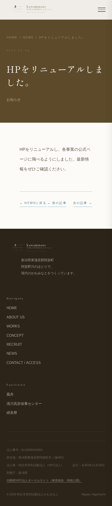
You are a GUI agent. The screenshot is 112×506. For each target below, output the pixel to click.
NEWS (28, 37)
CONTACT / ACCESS (24, 363)
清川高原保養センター (24, 404)
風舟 (10, 394)
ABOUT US (16, 317)
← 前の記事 (57, 202)
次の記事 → (82, 202)
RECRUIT (14, 344)
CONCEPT (15, 335)
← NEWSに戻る (33, 202)
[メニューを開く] (101, 10)
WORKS (13, 326)
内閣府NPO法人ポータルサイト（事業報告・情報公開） (44, 480)
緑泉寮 (12, 413)
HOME (12, 37)
